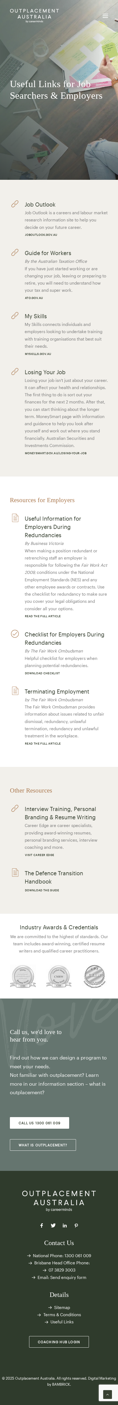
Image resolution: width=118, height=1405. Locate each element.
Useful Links (62, 1321)
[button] (105, 15)
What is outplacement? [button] (43, 1145)
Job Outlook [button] (40, 204)
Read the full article (43, 616)
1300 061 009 (77, 1255)
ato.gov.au (34, 297)
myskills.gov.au (38, 353)
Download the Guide (42, 890)
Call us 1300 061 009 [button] (39, 1123)
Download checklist (42, 673)
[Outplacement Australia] (34, 15)
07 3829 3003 (62, 1269)
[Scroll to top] (107, 1393)
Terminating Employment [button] (57, 691)
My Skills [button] (36, 316)
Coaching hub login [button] (59, 1342)
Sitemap (62, 1307)
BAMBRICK (61, 1384)
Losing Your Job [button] (45, 372)
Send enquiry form (68, 1277)
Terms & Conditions (62, 1314)
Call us (18, 1032)
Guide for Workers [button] (48, 253)
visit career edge (39, 855)
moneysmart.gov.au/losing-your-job (55, 452)
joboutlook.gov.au (41, 234)
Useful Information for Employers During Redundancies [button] (53, 526)
